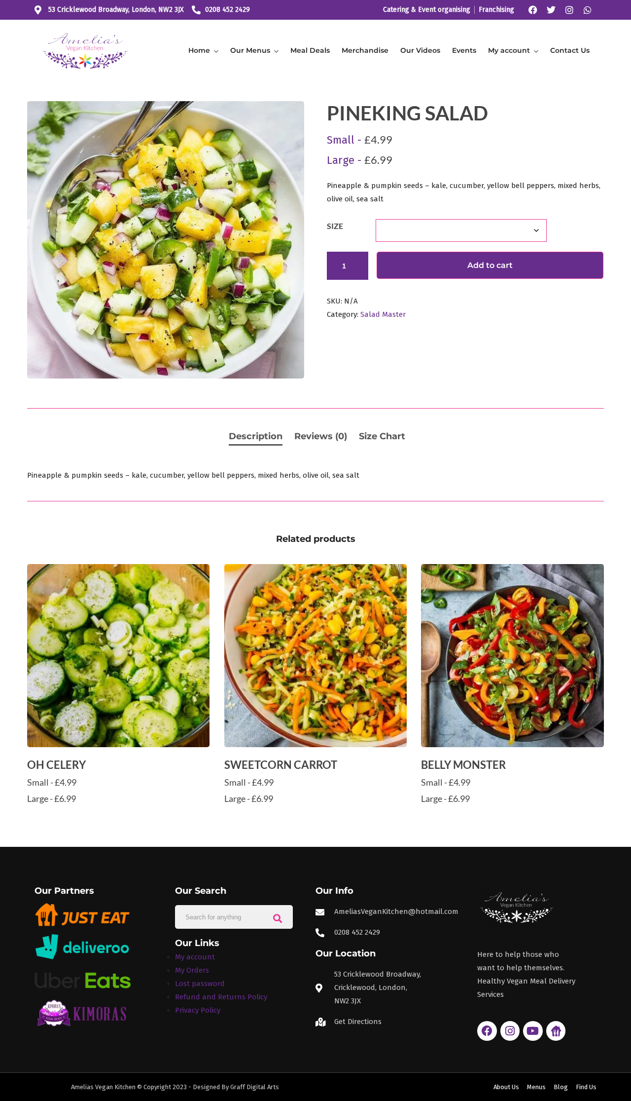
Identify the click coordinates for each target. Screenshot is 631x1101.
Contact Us (570, 50)
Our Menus (250, 50)
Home (199, 50)
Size (335, 225)
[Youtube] (533, 1031)
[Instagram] (569, 10)
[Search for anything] (277, 917)
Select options (118, 817)
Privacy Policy (197, 1010)
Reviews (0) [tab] (320, 436)
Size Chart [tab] (382, 436)
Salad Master (383, 314)
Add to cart (490, 265)
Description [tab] (255, 436)
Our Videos (420, 50)
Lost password (200, 983)
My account (509, 50)
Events (464, 50)
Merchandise (365, 50)
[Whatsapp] (587, 10)
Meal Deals (310, 50)
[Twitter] (551, 10)
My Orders (192, 970)
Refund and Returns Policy (221, 996)
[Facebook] (533, 10)
